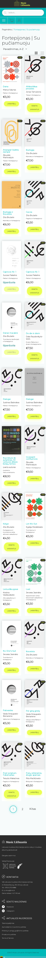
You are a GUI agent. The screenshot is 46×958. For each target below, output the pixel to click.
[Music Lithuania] (22, 3)
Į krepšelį (11, 104)
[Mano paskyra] (19, 20)
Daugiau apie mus (8, 855)
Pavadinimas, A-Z (13, 49)
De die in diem (33, 333)
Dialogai (7, 399)
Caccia (29, 212)
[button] (3, 957)
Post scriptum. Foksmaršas (10, 774)
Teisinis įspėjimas (8, 923)
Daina (5, 86)
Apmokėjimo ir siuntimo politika (14, 927)
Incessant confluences (32, 458)
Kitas (32, 808)
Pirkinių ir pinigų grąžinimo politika (15, 931)
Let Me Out (31, 524)
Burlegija (30, 150)
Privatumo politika (9, 934)
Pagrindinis (7, 29)
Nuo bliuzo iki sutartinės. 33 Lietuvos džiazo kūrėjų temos (10, 461)
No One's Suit (9, 651)
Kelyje (6, 524)
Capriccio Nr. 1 (9, 272)
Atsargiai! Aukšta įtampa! (11, 151)
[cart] (11, 20)
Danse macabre (10, 333)
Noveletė (30, 651)
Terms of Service (8, 938)
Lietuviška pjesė (10, 589)
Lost (28, 589)
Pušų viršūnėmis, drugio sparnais (34, 774)
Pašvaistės (8, 710)
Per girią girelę (33, 711)
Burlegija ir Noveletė (8, 213)
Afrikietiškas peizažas (31, 87)
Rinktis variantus (34, 107)
